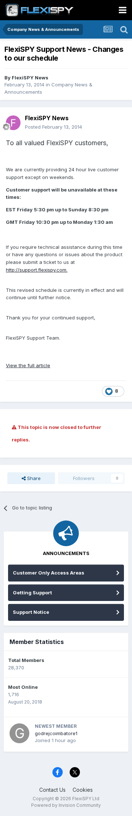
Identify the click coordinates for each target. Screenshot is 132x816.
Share (33, 478)
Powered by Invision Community (66, 805)
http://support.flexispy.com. (36, 270)
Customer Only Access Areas (48, 573)
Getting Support (32, 592)
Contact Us (52, 790)
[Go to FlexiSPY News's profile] (13, 122)
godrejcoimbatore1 (56, 733)
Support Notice (31, 612)
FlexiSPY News (30, 77)
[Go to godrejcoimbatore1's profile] (19, 733)
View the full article (28, 365)
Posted (53, 127)
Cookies (83, 790)
